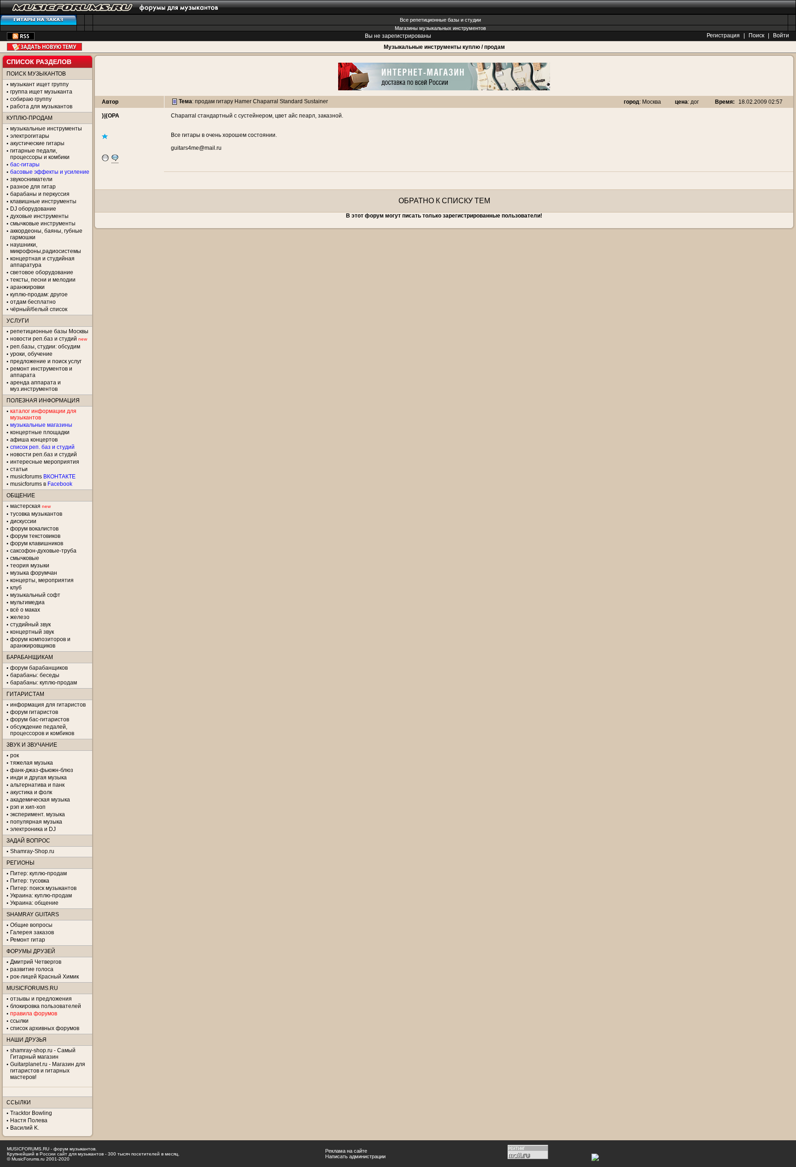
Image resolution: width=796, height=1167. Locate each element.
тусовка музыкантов (36, 514)
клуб (16, 587)
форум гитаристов (34, 712)
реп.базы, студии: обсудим (45, 346)
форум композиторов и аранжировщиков (40, 642)
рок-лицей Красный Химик (44, 976)
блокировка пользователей (45, 1006)
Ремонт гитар (27, 940)
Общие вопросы (31, 925)
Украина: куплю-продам (41, 895)
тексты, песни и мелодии (43, 280)
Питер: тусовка (29, 881)
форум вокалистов (34, 528)
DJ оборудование (33, 209)
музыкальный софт (35, 595)
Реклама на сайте (346, 1151)
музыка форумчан (33, 573)
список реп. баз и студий (42, 447)
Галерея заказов (32, 932)
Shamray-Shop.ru (32, 851)
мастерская (25, 506)
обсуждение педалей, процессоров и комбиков (42, 730)
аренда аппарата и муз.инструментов (35, 385)
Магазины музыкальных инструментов (440, 28)
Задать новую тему (44, 47)
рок (14, 755)
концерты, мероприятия (42, 580)
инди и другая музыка (38, 777)
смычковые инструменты (43, 223)
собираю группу (31, 99)
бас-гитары (25, 164)
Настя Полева (28, 1120)
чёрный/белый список (38, 309)
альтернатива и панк (37, 785)
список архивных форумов (44, 1028)
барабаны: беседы (34, 675)
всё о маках (25, 610)
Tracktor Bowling (31, 1113)
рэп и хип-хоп (28, 807)
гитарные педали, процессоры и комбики (40, 153)
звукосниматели (31, 179)
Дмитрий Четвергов (35, 962)
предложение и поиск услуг (46, 361)
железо (19, 617)
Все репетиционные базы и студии (440, 20)
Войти (781, 35)
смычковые (24, 558)
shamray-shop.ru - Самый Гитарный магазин (43, 1053)
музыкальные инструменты (46, 128)
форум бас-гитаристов (39, 719)
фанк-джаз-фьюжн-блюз (41, 770)
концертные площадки (40, 432)
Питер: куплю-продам (38, 873)
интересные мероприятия (44, 462)
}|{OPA (110, 115)
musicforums (43, 476)
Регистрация (723, 35)
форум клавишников (36, 543)
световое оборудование (41, 272)
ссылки (19, 1021)
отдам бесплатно (33, 302)
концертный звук (32, 632)
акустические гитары (37, 143)
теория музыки (29, 565)
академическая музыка (40, 799)
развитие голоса (31, 969)
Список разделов (38, 61)
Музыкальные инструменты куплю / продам (444, 47)
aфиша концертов (34, 439)
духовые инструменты (39, 216)
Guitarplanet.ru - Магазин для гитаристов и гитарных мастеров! (47, 1070)
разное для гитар (33, 186)
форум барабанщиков (39, 668)
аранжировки (27, 287)
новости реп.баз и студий (43, 454)
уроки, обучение (31, 354)
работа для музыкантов (41, 106)
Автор (110, 102)
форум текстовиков (35, 536)
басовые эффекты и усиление (49, 172)
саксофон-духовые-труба (43, 551)
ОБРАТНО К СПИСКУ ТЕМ (444, 201)
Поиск (756, 35)
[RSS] (21, 38)
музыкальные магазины (41, 425)
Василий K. (24, 1128)
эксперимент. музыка (37, 814)
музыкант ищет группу (39, 84)
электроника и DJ (33, 829)
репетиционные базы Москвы (49, 331)
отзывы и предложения (41, 999)
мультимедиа (27, 602)
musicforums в (41, 484)
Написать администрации (355, 1156)
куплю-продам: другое (39, 294)
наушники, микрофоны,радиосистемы (45, 248)
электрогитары (29, 136)
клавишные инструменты (43, 201)
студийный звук (30, 624)
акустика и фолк (31, 792)
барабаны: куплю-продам (43, 682)
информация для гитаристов (48, 704)
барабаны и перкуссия (40, 194)
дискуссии (23, 521)
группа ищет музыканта (41, 91)
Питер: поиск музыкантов (43, 888)
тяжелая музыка (31, 763)
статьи (19, 469)
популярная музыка (36, 822)
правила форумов (33, 1013)
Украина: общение (34, 903)
